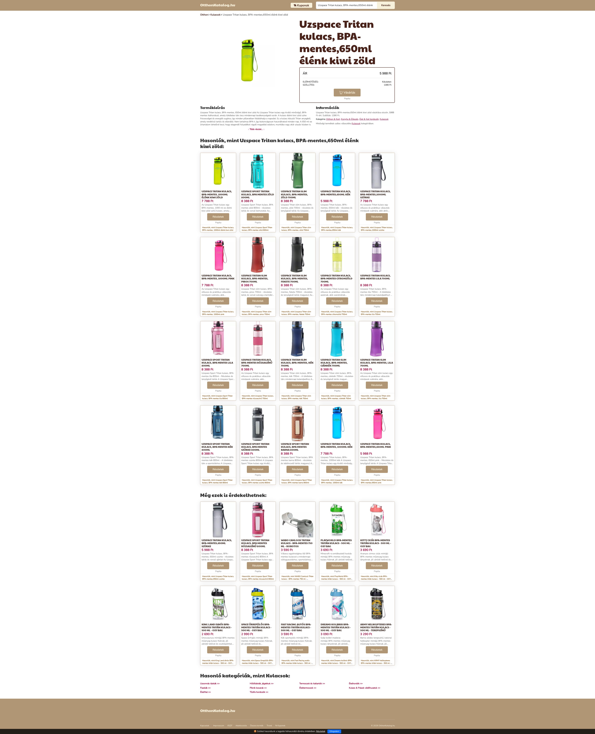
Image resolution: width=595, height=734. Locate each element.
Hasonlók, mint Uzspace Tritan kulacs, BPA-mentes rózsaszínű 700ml (258, 397)
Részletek (218, 216)
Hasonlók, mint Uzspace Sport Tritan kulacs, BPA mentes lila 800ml (217, 397)
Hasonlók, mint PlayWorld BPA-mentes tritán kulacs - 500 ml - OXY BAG (336, 579)
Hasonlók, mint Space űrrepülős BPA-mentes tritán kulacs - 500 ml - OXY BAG (257, 663)
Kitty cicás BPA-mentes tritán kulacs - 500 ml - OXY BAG (375, 543)
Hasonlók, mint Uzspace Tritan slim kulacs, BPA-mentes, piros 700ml (256, 313)
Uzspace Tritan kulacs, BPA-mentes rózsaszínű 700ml (256, 362)
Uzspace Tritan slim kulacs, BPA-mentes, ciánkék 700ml (334, 362)
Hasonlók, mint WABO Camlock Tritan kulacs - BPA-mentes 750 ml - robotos (297, 579)
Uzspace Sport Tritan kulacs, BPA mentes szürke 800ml (255, 447)
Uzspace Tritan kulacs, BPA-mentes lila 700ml (375, 277)
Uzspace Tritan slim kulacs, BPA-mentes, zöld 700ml (294, 194)
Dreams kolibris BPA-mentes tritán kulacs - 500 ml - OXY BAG (336, 627)
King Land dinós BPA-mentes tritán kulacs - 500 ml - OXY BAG (217, 627)
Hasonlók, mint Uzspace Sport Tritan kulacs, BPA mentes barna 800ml (297, 481)
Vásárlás (349, 93)
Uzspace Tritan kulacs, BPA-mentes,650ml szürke (217, 543)
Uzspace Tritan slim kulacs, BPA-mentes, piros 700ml (254, 278)
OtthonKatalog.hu (217, 4)
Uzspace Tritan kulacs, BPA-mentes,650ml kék (336, 192)
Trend (269, 725)
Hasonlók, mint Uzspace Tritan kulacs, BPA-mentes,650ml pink (377, 481)
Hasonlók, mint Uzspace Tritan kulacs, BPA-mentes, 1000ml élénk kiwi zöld (218, 228)
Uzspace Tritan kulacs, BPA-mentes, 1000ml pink (218, 277)
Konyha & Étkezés (349, 119)
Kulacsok (384, 119)
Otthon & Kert (333, 119)
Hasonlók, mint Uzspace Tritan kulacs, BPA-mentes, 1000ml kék (337, 481)
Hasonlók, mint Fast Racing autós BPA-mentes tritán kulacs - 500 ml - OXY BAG (297, 663)
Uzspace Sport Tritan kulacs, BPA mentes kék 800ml (217, 447)
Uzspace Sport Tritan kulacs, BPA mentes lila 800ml (217, 362)
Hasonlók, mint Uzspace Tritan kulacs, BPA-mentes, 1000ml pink (218, 313)
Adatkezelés (241, 725)
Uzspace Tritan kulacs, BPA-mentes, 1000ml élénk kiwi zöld (217, 194)
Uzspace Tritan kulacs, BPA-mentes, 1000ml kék (337, 445)
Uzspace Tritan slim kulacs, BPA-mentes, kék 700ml (297, 362)
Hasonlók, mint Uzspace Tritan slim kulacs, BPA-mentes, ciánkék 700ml (336, 397)
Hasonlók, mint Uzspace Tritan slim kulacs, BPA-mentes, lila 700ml (375, 397)
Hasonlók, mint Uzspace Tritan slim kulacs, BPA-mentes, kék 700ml (296, 397)
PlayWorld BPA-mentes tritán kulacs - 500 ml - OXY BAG (336, 543)
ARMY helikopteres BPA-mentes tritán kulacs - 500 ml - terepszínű (376, 627)
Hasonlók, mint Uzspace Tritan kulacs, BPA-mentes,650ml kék (337, 228)
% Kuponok (280, 725)
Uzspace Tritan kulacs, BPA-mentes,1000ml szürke (375, 194)
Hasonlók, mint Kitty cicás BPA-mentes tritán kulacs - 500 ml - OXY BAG (376, 579)
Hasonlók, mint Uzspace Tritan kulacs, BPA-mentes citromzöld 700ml (337, 313)
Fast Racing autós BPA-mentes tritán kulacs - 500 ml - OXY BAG (296, 627)
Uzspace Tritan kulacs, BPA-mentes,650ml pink (375, 445)
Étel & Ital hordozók (369, 119)
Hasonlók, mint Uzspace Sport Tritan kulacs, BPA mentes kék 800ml (217, 481)
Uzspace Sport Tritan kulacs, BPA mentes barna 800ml (295, 447)
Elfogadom (334, 731)
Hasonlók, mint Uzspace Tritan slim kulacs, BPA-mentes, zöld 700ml (296, 228)
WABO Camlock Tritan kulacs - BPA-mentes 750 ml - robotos (297, 543)
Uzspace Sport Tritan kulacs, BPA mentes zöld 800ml (257, 194)
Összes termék (256, 725)
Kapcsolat (204, 725)
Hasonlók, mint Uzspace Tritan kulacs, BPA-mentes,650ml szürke (218, 577)
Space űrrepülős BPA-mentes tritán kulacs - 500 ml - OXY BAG (256, 627)
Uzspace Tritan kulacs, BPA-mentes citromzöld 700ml (336, 278)
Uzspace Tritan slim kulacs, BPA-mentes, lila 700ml (376, 362)
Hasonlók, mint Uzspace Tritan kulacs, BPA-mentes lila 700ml (377, 313)
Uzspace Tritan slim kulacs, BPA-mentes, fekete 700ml (294, 278)
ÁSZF (229, 725)
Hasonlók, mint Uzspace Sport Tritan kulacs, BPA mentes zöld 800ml (257, 228)
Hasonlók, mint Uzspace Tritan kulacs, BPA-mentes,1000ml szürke (377, 228)
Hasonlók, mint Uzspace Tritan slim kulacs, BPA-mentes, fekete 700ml (296, 313)
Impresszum (218, 725)
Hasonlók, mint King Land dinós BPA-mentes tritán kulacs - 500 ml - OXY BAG (218, 663)
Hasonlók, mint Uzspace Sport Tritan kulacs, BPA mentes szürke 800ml (257, 481)
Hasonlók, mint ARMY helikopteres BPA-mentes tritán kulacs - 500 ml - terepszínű (376, 663)
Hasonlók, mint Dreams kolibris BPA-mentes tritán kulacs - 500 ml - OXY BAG (336, 663)
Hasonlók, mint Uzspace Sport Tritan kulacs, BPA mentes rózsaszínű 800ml (258, 577)
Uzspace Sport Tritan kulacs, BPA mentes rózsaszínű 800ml (255, 543)
